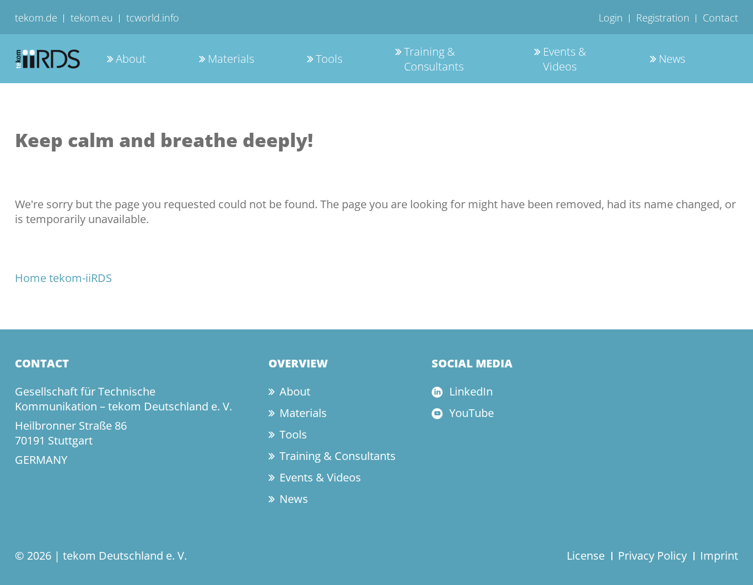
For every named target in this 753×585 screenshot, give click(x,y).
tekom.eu (92, 17)
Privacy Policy (652, 555)
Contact (720, 17)
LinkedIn (471, 391)
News (672, 58)
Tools (329, 58)
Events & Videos (564, 59)
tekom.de (36, 17)
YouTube (471, 412)
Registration (663, 17)
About (131, 58)
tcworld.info (152, 17)
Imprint (719, 555)
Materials (231, 58)
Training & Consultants (434, 59)
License (586, 555)
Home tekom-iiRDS (63, 277)
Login (611, 17)
